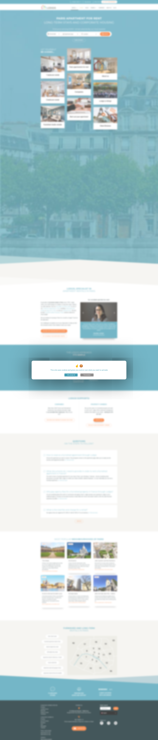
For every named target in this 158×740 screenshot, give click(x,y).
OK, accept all (71, 375)
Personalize (87, 375)
